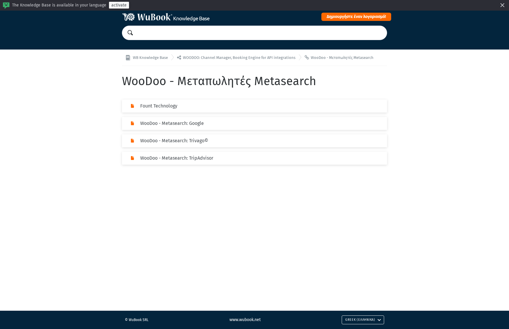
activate (119, 5)
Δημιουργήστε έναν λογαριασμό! (356, 16)
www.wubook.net (245, 319)
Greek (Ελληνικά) (360, 320)
